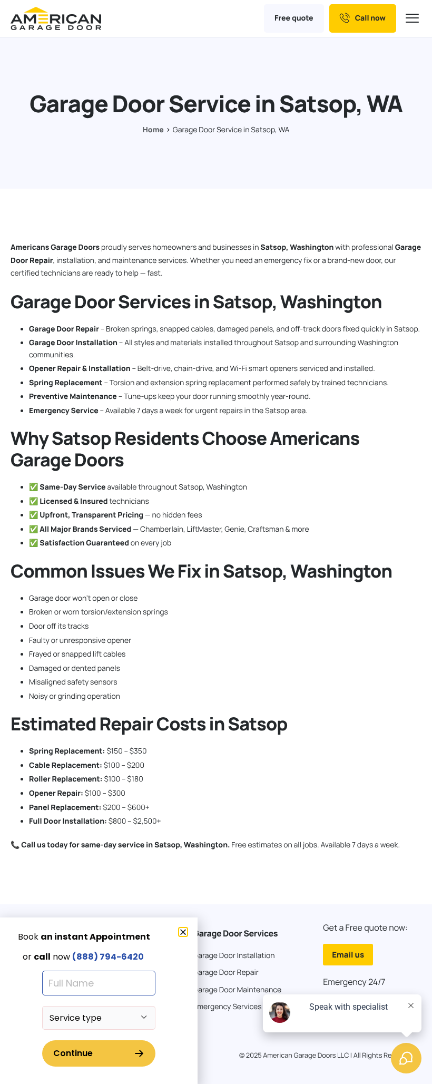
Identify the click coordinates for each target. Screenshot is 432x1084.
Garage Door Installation (73, 343)
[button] (183, 932)
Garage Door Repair (64, 329)
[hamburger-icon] (413, 18)
